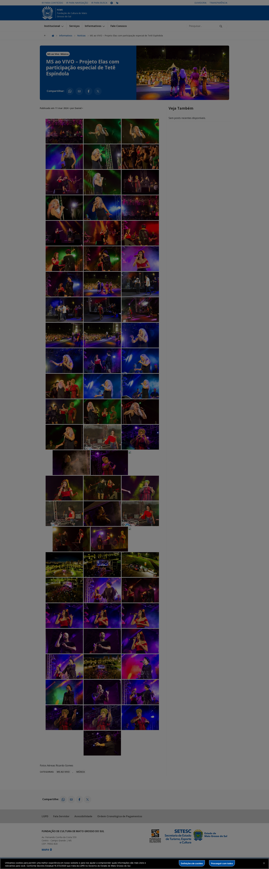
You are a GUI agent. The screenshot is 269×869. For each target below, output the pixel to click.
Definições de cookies (192, 863)
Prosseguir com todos (222, 863)
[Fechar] (264, 863)
